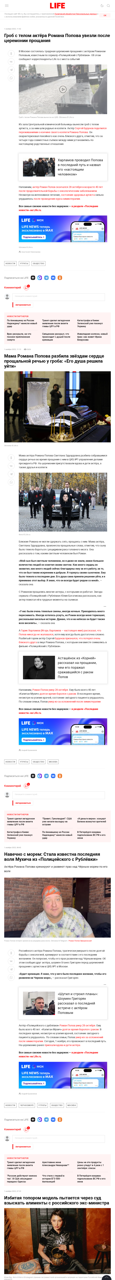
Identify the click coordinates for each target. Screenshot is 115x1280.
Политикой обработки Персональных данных (76, 13)
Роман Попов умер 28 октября (50, 689)
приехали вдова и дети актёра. (63, 1045)
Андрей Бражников (29, 750)
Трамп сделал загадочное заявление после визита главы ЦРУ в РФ (56, 323)
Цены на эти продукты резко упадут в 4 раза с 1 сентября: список (90, 1165)
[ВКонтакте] (53, 278)
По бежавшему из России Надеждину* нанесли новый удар (22, 323)
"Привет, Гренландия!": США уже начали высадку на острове (57, 821)
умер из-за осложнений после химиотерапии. (74, 701)
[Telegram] (46, 278)
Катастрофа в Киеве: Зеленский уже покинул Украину (90, 323)
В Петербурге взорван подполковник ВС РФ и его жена (91, 834)
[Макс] (39, 278)
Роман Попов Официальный (80, 941)
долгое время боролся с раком (58, 693)
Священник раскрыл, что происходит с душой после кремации (56, 336)
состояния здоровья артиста (77, 194)
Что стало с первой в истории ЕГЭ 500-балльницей (53, 1178)
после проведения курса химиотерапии (57, 198)
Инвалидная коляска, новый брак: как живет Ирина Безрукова (92, 336)
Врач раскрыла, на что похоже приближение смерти (19, 336)
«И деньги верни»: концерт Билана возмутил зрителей (91, 820)
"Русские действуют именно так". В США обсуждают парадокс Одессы (22, 1178)
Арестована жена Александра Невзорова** (55, 1164)
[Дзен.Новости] (33, 278)
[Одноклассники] (60, 278)
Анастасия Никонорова (30, 252)
